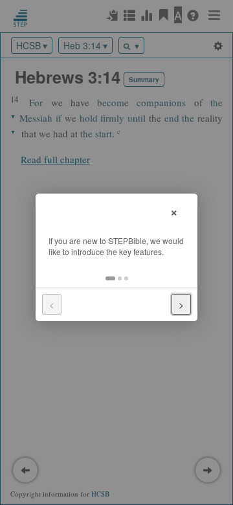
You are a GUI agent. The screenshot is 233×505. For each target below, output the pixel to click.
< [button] (51, 304)
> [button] (181, 304)
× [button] (174, 210)
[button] (110, 278)
